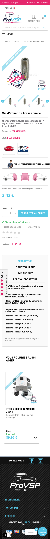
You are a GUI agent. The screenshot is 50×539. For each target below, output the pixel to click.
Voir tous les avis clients (6, 284)
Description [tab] (25, 261)
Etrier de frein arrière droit (20, 410)
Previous (2, 101)
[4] (15, 233)
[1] (3, 233)
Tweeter (16, 244)
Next (47, 101)
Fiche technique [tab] (25, 267)
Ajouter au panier (34, 213)
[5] (19, 233)
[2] (7, 233)
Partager (12, 244)
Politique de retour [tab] (25, 279)
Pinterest (20, 244)
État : (4, 138)
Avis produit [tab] (25, 273)
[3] (11, 233)
